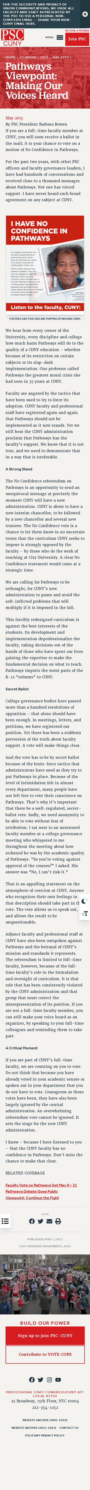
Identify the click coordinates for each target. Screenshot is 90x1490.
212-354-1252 (45, 1407)
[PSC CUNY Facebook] (32, 1380)
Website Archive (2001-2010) (45, 1420)
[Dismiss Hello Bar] (85, 14)
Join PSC (77, 39)
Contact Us (69, 1427)
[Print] (58, 1221)
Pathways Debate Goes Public (32, 1191)
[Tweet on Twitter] (40, 1221)
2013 (44, 57)
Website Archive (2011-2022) (34, 1427)
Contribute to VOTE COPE (45, 1354)
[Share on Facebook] (32, 1221)
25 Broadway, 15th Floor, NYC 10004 (45, 1401)
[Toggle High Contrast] (84, 900)
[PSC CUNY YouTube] (58, 1380)
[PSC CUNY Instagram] (49, 1380)
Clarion (28, 57)
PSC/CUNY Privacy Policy (45, 1435)
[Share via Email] (49, 1221)
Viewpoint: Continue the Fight (32, 1197)
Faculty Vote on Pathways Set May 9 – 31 (41, 1185)
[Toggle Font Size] (84, 913)
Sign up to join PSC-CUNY (45, 1335)
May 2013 (60, 57)
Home (11, 57)
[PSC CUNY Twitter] (40, 1380)
